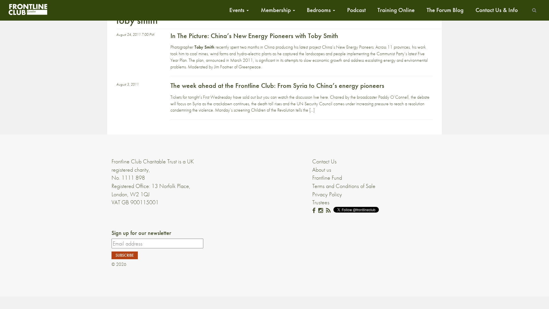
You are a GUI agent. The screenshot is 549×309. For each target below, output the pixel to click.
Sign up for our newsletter (141, 233)
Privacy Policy (327, 194)
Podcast (356, 10)
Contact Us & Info (497, 10)
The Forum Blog (445, 10)
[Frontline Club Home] (28, 9)
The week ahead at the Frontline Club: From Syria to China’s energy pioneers (277, 85)
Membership (276, 10)
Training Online (396, 10)
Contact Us (324, 161)
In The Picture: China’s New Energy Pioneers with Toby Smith (254, 35)
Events (237, 10)
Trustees (320, 202)
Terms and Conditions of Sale (343, 186)
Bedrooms (319, 10)
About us (321, 169)
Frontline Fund (327, 177)
